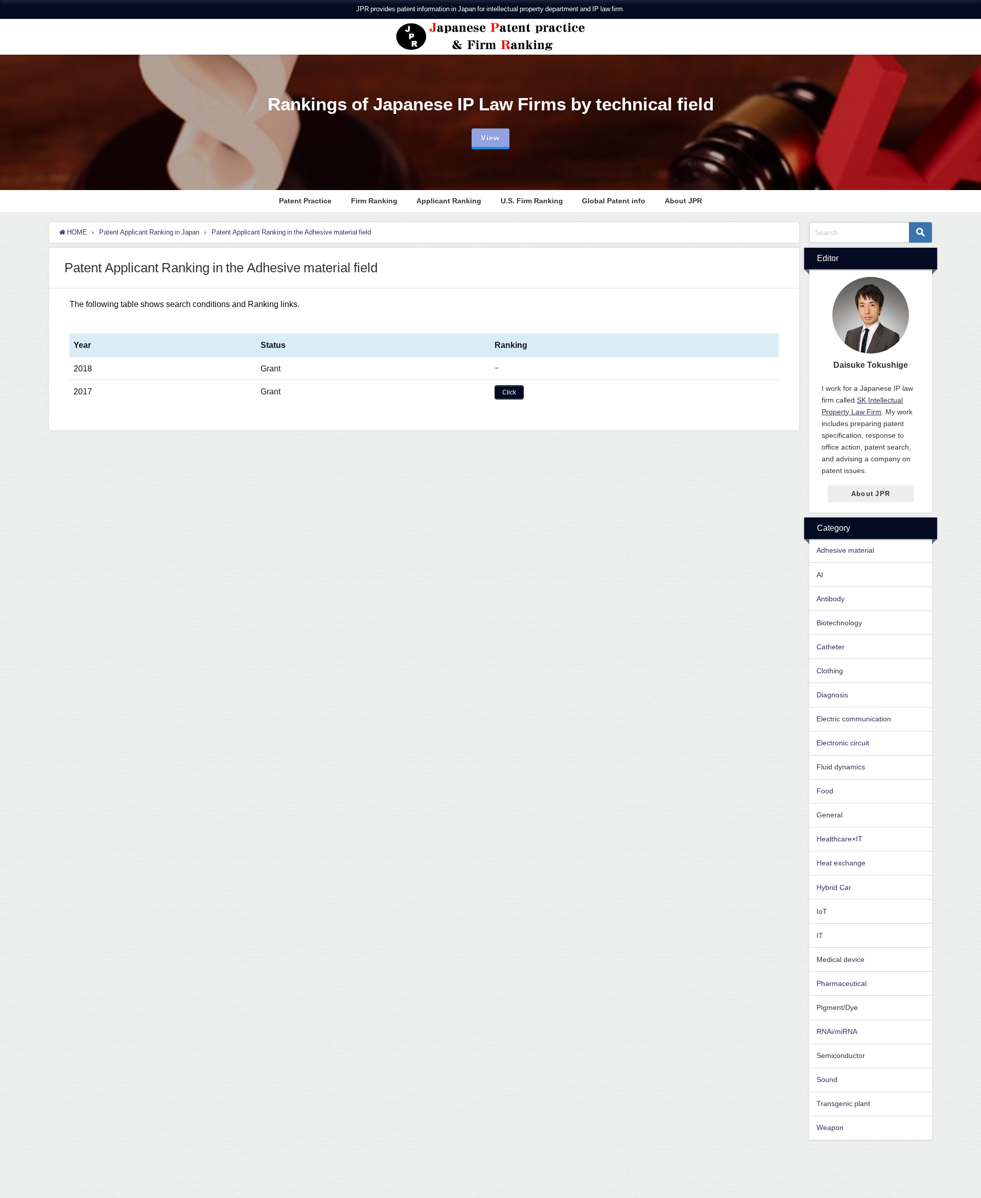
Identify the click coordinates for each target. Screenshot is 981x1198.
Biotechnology (839, 622)
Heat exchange (841, 862)
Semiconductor (840, 1055)
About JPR (683, 200)
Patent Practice (305, 200)
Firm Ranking (374, 200)
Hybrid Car (833, 887)
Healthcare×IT (839, 838)
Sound (826, 1079)
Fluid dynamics (840, 766)
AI (819, 574)
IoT (821, 911)
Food (824, 790)
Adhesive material (845, 550)
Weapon (830, 1127)
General (829, 814)
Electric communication (853, 718)
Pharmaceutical (841, 983)
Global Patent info (613, 200)
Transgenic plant (843, 1103)
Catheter (830, 646)
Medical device (840, 959)
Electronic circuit (842, 742)
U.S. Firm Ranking (532, 200)
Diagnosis (832, 694)
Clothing (829, 670)
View (490, 138)
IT (819, 935)
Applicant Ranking (448, 200)
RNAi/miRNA (836, 1031)
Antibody (830, 598)
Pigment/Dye (837, 1007)
